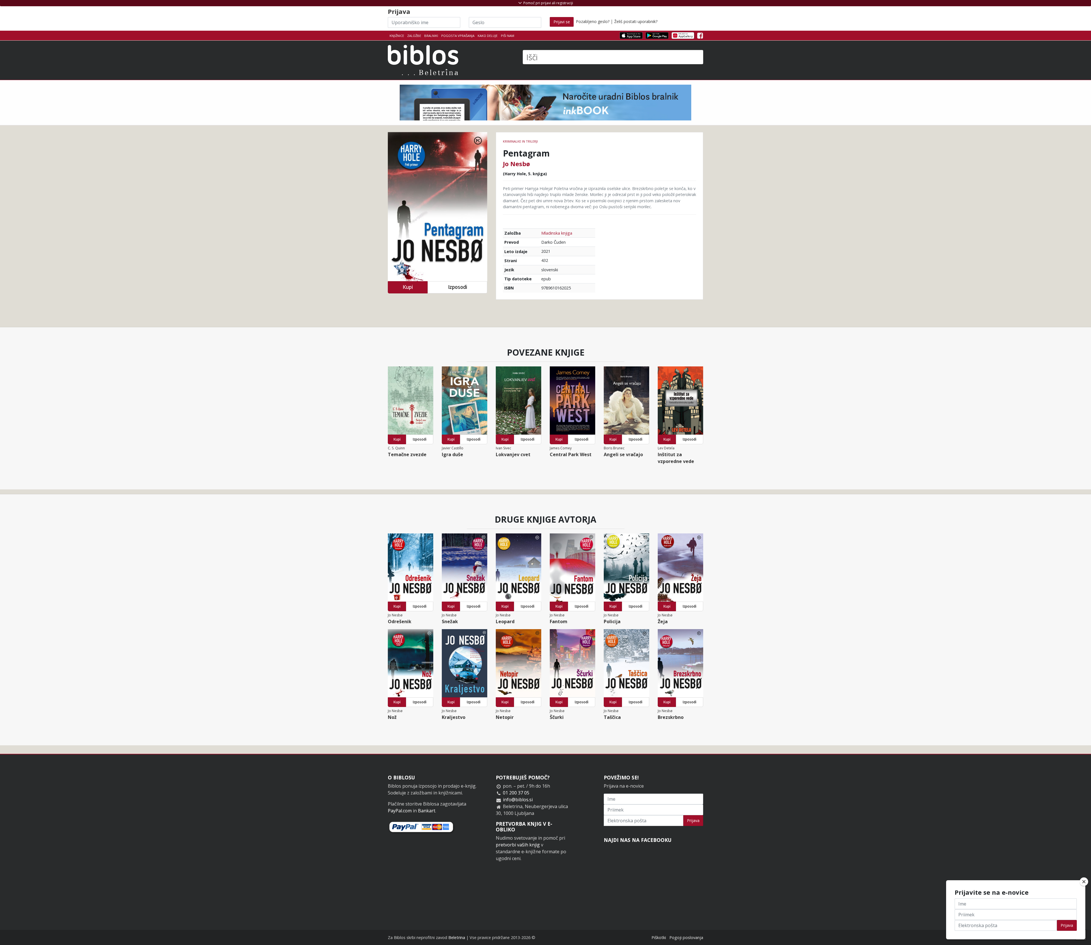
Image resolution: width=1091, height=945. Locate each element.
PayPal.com (400, 811)
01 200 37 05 (516, 793)
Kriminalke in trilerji (520, 141)
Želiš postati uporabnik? (635, 21)
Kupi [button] (408, 287)
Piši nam (507, 36)
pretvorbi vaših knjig (518, 845)
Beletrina (456, 937)
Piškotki (658, 937)
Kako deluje (487, 36)
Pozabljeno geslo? (592, 21)
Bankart (426, 811)
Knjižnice (397, 36)
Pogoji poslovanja (686, 937)
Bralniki (431, 36)
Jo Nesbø (516, 163)
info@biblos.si (518, 799)
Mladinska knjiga (556, 233)
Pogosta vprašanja (457, 36)
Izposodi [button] (457, 287)
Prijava (693, 820)
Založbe (414, 36)
